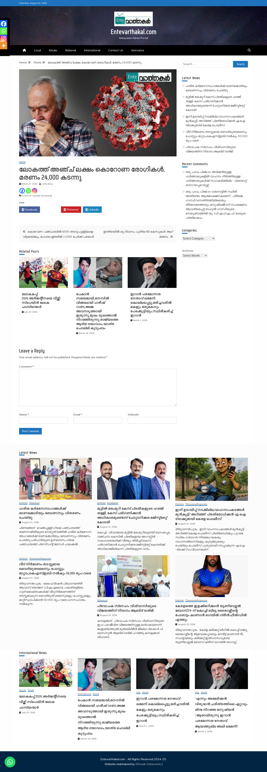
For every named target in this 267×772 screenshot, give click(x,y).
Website (133, 414)
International (92, 50)
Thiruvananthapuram (196, 504)
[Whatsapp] (28, 191)
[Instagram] (34, 191)
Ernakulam (112, 503)
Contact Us (115, 50)
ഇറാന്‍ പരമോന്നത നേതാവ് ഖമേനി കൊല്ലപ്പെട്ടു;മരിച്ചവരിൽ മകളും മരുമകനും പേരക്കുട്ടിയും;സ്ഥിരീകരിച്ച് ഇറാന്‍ (151, 305)
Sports (22, 690)
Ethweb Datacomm (148, 764)
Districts (23, 503)
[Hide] (1, 52)
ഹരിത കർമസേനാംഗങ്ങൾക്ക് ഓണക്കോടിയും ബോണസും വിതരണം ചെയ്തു (50, 513)
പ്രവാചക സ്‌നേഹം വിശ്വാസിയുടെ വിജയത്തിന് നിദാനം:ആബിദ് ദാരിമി (126, 608)
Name (24, 414)
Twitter (51, 209)
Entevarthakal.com (134, 32)
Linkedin (93, 209)
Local (37, 50)
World (22, 162)
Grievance (137, 50)
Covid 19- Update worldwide (37, 195)
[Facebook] (22, 191)
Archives (187, 250)
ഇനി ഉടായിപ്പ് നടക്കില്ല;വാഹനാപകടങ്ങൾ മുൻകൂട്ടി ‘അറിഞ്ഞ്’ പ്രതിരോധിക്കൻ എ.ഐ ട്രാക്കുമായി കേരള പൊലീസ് (215, 121)
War (138, 692)
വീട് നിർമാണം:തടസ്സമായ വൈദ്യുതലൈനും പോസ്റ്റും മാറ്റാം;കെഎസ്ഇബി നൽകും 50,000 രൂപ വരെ (217, 136)
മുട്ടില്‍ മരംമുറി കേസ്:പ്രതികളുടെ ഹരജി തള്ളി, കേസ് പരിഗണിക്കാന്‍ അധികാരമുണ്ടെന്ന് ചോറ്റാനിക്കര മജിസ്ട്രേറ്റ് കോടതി (132, 515)
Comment (26, 366)
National (70, 50)
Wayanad (34, 503)
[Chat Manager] (10, 762)
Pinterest (72, 209)
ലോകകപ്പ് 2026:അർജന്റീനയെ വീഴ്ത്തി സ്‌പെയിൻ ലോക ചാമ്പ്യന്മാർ (41, 300)
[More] (3, 45)
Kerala (53, 50)
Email (77, 414)
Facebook (30, 209)
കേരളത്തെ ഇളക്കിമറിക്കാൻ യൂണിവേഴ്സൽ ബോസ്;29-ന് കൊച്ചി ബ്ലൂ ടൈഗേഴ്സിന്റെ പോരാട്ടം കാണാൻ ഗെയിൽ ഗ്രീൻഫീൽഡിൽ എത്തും (211, 612)
